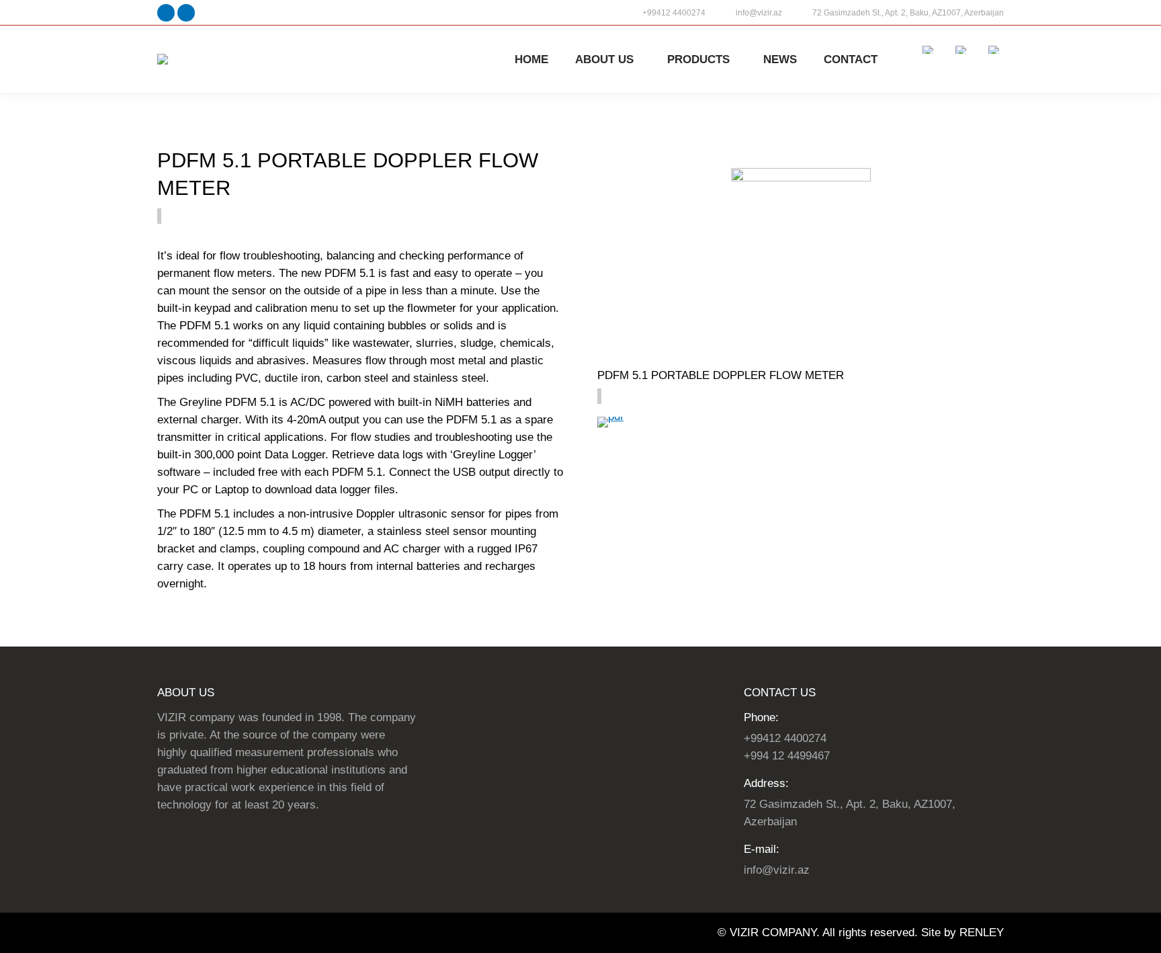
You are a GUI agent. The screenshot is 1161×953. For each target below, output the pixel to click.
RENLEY (981, 932)
